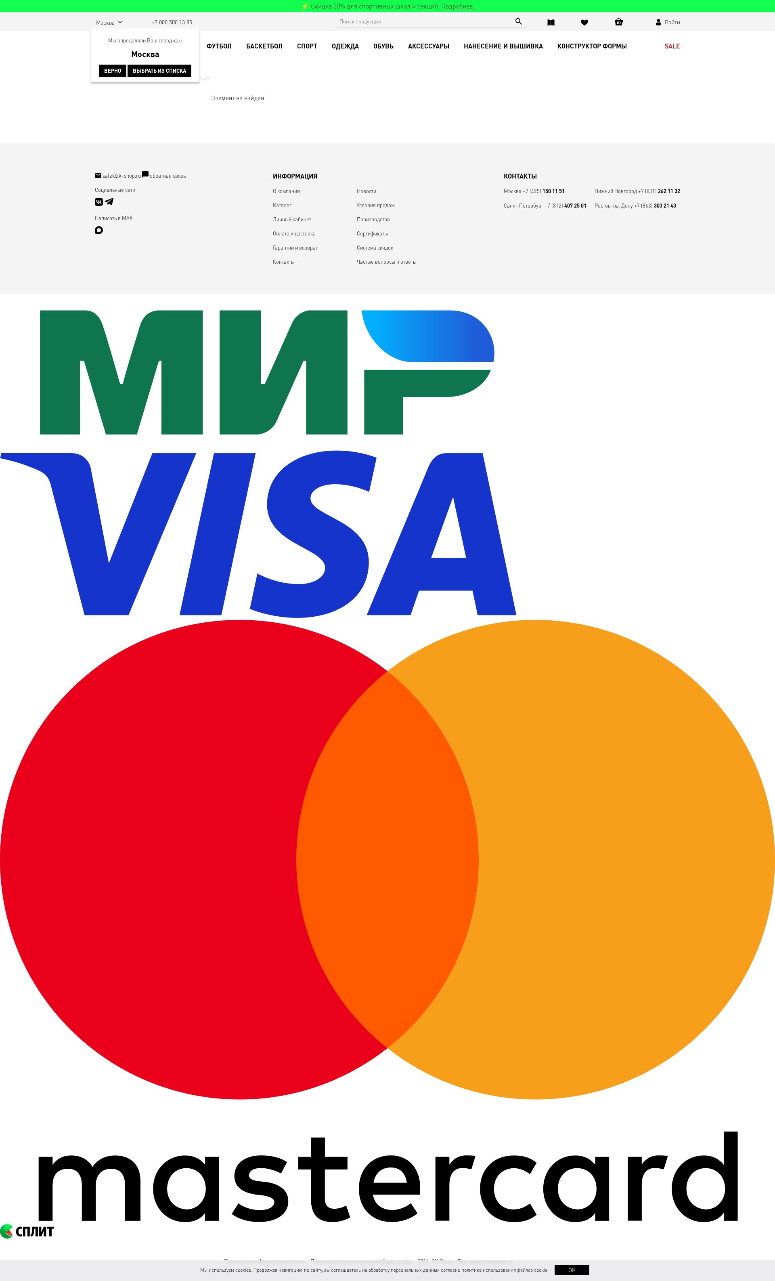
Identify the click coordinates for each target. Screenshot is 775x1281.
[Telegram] (109, 203)
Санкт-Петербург (523, 205)
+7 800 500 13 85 (172, 21)
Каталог (282, 205)
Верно (112, 70)
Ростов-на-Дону (614, 205)
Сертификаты (372, 233)
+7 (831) (659, 190)
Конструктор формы (592, 46)
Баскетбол (264, 46)
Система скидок (375, 247)
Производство (373, 219)
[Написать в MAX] (99, 232)
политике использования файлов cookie (504, 1270)
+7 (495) (544, 190)
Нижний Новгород (616, 190)
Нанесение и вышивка (503, 46)
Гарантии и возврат (295, 247)
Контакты (284, 261)
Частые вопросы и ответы (387, 261)
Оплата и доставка (294, 233)
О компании (286, 190)
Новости (366, 190)
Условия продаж (376, 205)
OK (572, 1269)
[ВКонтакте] (99, 203)
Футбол (219, 46)
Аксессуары (428, 46)
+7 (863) (655, 205)
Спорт (307, 46)
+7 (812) (565, 205)
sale (672, 46)
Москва (513, 190)
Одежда (345, 46)
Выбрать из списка (159, 70)
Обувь (383, 46)
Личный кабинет (292, 219)
